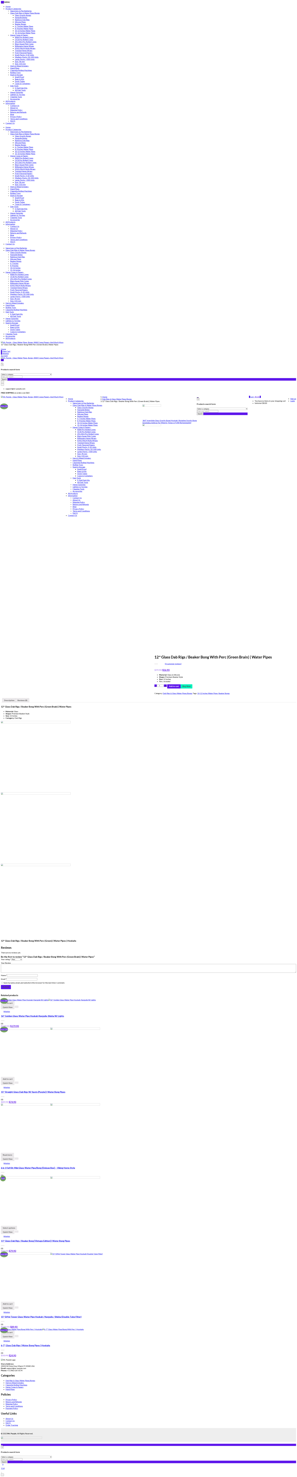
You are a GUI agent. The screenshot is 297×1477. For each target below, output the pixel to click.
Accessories (15, 99)
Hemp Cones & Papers (19, 35)
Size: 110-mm (20, 64)
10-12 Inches (15, 268)
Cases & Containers (22, 83)
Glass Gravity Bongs (23, 15)
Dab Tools (14, 86)
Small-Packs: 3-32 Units (24, 55)
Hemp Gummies (16, 92)
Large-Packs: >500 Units (25, 59)
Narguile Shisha (21, 17)
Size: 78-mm (20, 61)
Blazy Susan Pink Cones (24, 44)
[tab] (9, 700)
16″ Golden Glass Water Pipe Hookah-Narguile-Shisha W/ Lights (32, 1016)
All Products (10, 101)
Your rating (6, 959)
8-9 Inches (14, 265)
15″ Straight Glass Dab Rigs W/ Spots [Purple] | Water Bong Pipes (33, 1092)
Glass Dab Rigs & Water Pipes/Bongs (25, 13)
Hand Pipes (14, 68)
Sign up (293, 399)
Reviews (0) (22, 700)
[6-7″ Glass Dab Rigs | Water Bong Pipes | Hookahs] (42, 1329)
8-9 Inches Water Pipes (24, 28)
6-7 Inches (14, 263)
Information (10, 103)
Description (9, 700)
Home (8, 6)
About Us (14, 108)
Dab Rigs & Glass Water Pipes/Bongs (117, 399)
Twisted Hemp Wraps (23, 50)
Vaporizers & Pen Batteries (21, 11)
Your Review (6, 963)
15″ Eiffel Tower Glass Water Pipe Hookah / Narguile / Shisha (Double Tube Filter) (41, 1317)
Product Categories (13, 9)
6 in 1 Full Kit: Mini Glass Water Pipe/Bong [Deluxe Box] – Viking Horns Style (38, 1168)
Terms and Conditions (18, 119)
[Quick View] (16, 1007)
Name (4, 975)
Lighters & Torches (17, 94)
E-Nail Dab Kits (21, 88)
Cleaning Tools (16, 97)
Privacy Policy (16, 116)
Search (4, 379)
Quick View (8, 1007)
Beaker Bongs (20, 24)
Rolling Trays (15, 72)
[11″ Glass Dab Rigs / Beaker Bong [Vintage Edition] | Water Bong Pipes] (50, 1178)
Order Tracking (12, 1425)
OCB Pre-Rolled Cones (24, 39)
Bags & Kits (19, 79)
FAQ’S (12, 121)
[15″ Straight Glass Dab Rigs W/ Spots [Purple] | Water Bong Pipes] (50, 1029)
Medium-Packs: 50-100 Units (27, 57)
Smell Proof (19, 77)
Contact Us (14, 105)
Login (292, 401)
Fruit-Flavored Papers (23, 53)
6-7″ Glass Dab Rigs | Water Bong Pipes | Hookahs (25, 1345)
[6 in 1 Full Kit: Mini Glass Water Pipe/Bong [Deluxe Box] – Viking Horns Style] (50, 1105)
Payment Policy (12, 1408)
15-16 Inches (15, 270)
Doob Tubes (20, 81)
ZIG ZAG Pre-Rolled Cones (25, 42)
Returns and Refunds (18, 112)
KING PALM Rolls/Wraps (25, 48)
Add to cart (174, 686)
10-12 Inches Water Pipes (25, 31)
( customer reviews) (173, 664)
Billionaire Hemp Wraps (24, 46)
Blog (12, 114)
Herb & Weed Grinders (19, 66)
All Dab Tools (20, 90)
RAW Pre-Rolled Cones (24, 37)
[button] (255, 397)
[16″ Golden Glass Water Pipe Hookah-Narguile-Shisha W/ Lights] (48, 1000)
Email (3, 979)
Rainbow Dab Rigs (22, 20)
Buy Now (186, 686)
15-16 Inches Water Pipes (25, 33)
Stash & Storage (16, 75)
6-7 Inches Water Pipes (24, 26)
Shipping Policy (16, 110)
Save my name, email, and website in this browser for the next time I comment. (34, 983)
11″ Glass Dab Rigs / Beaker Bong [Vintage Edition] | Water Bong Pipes (35, 1241)
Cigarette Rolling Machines (21, 70)
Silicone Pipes (20, 22)
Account (4, 356)
